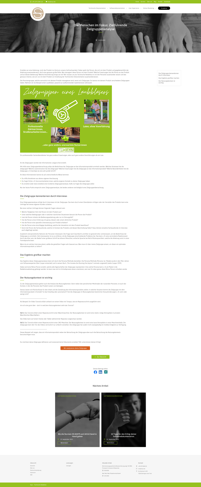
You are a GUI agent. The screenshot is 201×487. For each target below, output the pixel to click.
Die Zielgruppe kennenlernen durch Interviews (169, 74)
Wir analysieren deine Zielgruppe (75, 348)
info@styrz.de (51, 1)
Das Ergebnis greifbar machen (169, 78)
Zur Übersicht (101, 357)
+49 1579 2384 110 (37, 1)
